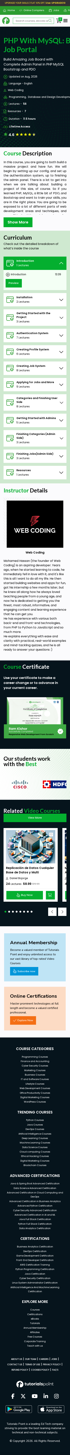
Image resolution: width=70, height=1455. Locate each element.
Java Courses (35, 1124)
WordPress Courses (35, 1101)
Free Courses (35, 1336)
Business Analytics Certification (35, 1246)
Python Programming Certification (34, 1269)
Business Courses (35, 1074)
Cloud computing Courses (35, 1151)
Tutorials (35, 1323)
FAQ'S (55, 1369)
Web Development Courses (35, 1088)
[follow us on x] (23, 1397)
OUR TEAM (30, 1359)
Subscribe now (26, 971)
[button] (5, 912)
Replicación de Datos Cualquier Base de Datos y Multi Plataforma (30, 872)
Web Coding (16, 90)
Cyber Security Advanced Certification (35, 1210)
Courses (35, 1309)
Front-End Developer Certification (35, 1260)
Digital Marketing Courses (34, 1097)
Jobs (54, 10)
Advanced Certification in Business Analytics (35, 1201)
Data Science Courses (35, 1147)
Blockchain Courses (35, 1165)
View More (35, 818)
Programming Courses (35, 1056)
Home (10, 10)
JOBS (54, 1359)
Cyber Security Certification (34, 1278)
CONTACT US (14, 1364)
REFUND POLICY (20, 1369)
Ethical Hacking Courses (35, 1156)
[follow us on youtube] (35, 1397)
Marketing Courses (35, 1070)
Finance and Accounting (35, 1061)
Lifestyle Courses (35, 1083)
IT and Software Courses (35, 1079)
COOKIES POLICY (40, 1369)
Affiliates (35, 1332)
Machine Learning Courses (35, 1142)
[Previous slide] (52, 912)
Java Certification (35, 1273)
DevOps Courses (35, 1129)
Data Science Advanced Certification (35, 1188)
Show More (18, 222)
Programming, (18, 97)
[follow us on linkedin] (45, 1397)
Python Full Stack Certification (35, 1223)
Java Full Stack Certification (35, 1219)
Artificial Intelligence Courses (34, 1133)
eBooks (35, 1318)
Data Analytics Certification (35, 1228)
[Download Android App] (18, 1409)
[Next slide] (62, 912)
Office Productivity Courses (35, 1092)
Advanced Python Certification (35, 1205)
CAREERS (44, 1359)
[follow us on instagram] (56, 1397)
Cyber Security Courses (35, 1065)
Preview (14, 283)
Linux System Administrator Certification (35, 1282)
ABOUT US (16, 1359)
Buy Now (27, 895)
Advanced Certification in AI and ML (35, 1214)
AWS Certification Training (35, 1264)
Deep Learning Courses (35, 1138)
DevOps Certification (34, 1251)
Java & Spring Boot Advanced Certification (35, 1183)
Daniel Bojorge (19, 878)
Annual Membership (35, 1327)
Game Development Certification (35, 1255)
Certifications (35, 1314)
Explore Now (25, 1020)
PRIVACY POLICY (52, 1364)
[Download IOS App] (51, 1409)
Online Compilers (32, 10)
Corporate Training (35, 1341)
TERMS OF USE (32, 1364)
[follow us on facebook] (13, 1397)
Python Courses (35, 1120)
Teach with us (35, 1345)
